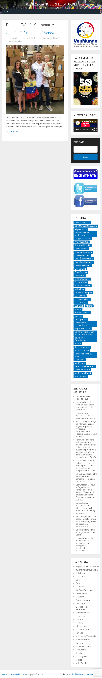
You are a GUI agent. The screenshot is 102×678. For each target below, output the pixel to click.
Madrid (89, 306)
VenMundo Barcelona (85, 366)
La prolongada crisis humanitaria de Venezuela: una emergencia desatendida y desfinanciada (85, 544)
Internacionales (83, 626)
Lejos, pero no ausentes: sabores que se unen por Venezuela (86, 415)
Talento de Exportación (80, 339)
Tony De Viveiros (82, 347)
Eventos (79, 619)
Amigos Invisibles (83, 238)
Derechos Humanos (84, 262)
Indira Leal (79, 289)
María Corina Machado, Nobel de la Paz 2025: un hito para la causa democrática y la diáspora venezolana (86, 465)
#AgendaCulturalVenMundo (88, 566)
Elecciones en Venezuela (82, 608)
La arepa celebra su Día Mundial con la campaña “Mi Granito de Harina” (86, 478)
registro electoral (82, 328)
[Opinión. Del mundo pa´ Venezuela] (35, 79)
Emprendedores (82, 279)
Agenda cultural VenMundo (82, 234)
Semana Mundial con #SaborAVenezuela (84, 333)
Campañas (81, 576)
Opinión (56, 38)
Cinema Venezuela (83, 252)
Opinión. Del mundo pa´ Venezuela (33, 32)
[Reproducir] (77, 129)
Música (78, 309)
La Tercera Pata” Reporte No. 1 (83, 397)
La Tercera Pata (83, 629)
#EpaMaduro (81, 229)
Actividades (81, 573)
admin (15, 38)
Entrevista (80, 616)
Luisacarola (80, 296)
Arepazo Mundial (82, 245)
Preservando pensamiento (81, 324)
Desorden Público (83, 265)
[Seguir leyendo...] (14, 131)
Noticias (79, 633)
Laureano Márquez (83, 292)
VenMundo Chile (82, 370)
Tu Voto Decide (82, 350)
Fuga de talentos (82, 286)
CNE (77, 259)
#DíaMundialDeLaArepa (86, 226)
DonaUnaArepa (83, 600)
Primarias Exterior (83, 646)
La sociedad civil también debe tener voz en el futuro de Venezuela (85, 406)
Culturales (80, 586)
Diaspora (80, 597)
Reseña (79, 653)
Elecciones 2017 (83, 603)
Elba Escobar (81, 272)
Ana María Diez (81, 242)
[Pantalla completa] (95, 129)
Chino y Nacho (81, 248)
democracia (87, 259)
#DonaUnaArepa (82, 222)
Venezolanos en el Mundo (51, 4)
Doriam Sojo (80, 269)
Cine (78, 580)
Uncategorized (82, 656)
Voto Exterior (82, 663)
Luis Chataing (81, 302)
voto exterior (80, 376)
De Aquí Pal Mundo (84, 590)
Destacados (46, 38)
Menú (6, 11)
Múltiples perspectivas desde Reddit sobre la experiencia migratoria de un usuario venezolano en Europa (86, 521)
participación (81, 319)
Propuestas (81, 650)
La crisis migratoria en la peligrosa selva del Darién (86, 532)
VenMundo (80, 363)
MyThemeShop (79, 674)
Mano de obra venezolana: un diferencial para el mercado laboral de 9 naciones (85, 508)
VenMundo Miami (83, 373)
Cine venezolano (82, 255)
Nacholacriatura (82, 312)
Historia (79, 623)
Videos (79, 660)
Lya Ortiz (79, 306)
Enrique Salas (81, 282)
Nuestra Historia (83, 639)
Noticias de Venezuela (86, 636)
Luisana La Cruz (82, 299)
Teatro (78, 343)
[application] (85, 125)
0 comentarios (15, 41)
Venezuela (79, 359)
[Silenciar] (92, 129)
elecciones (80, 275)
